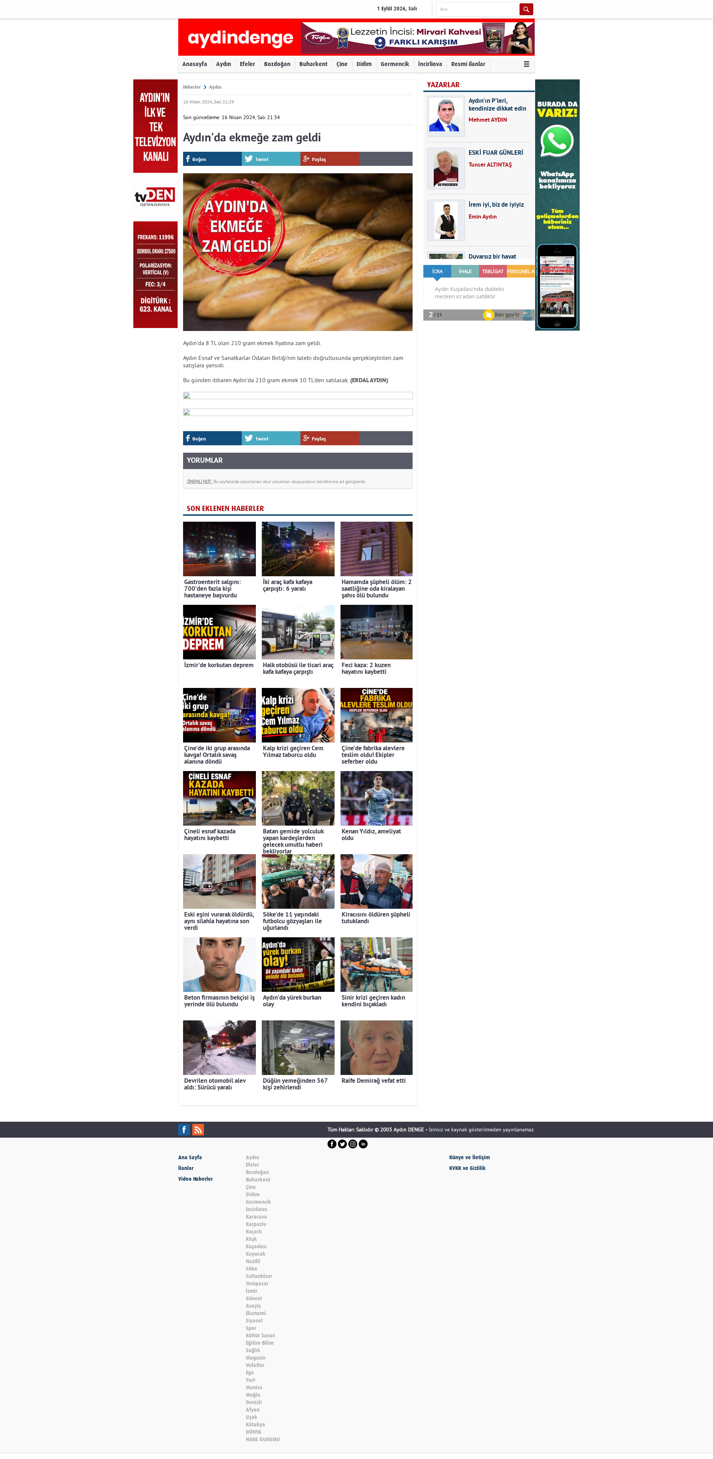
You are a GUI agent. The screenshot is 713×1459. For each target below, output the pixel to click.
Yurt (250, 1380)
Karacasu (256, 1217)
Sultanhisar (259, 1276)
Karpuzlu (256, 1224)
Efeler (247, 64)
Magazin (256, 1358)
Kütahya (255, 1425)
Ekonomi (256, 1313)
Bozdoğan (277, 64)
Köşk (251, 1239)
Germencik (395, 64)
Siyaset (254, 1321)
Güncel (254, 1298)
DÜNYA (253, 1432)
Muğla (253, 1395)
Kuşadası (256, 1246)
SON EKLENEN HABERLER (225, 508)
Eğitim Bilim (260, 1343)
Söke (251, 1269)
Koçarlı (254, 1232)
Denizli (254, 1402)
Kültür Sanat (260, 1335)
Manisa (254, 1387)
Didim (364, 64)
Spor (251, 1328)
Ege (250, 1373)
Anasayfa (194, 64)
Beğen (199, 159)
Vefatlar (255, 1365)
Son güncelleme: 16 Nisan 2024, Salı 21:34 (231, 117)
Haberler (192, 87)
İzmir (251, 1291)
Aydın (223, 64)
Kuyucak (256, 1254)
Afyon (253, 1410)
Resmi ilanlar (468, 64)
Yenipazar (257, 1284)
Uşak (251, 1417)
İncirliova (430, 64)
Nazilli (253, 1261)
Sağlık (253, 1350)
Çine (342, 64)
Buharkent (313, 64)
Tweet (261, 159)
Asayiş (253, 1306)
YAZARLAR (443, 85)
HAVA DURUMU (263, 1439)
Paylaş (319, 159)
